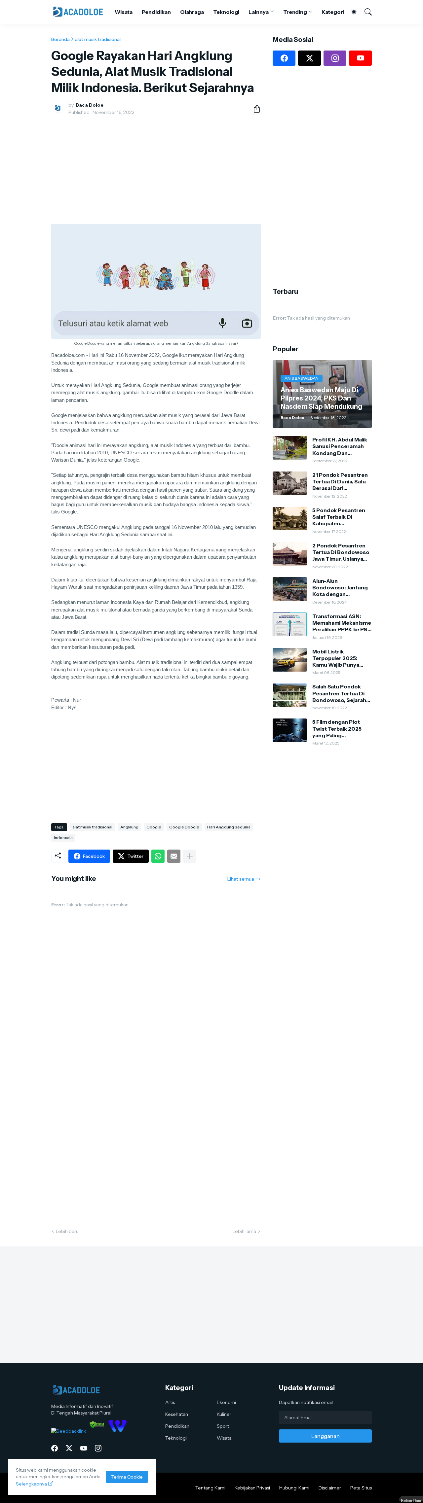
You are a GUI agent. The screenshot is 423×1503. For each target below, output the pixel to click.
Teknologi (226, 12)
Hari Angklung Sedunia (228, 826)
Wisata (124, 12)
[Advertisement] (156, 169)
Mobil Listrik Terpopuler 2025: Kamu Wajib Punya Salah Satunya (335, 658)
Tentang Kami (210, 1488)
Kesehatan (176, 1414)
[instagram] (335, 58)
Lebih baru (67, 1231)
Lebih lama (244, 1231)
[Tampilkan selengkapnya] (189, 856)
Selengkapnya (31, 1484)
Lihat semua (240, 879)
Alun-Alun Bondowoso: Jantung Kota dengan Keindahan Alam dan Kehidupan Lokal (340, 587)
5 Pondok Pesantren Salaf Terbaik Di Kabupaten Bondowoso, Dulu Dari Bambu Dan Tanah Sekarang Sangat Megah (341, 517)
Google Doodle (184, 826)
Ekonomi (226, 1402)
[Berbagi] (254, 108)
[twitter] (309, 58)
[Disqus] (156, 1125)
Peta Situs (361, 1488)
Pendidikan (156, 12)
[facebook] (284, 58)
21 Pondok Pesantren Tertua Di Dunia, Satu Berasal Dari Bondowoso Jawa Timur (339, 481)
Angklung (129, 826)
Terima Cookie (127, 1477)
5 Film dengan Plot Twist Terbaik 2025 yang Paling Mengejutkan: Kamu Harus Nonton (338, 728)
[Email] (173, 856)
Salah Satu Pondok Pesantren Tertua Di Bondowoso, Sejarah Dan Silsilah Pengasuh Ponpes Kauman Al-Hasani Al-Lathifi (340, 693)
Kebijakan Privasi (252, 1488)
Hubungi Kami (294, 1488)
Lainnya (258, 12)
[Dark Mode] (350, 11)
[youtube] (360, 58)
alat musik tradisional (98, 39)
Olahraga (192, 12)
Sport (223, 1426)
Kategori (333, 12)
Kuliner (224, 1414)
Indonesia (63, 837)
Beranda (60, 39)
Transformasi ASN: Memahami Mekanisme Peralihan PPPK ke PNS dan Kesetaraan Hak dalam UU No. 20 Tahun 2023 (341, 622)
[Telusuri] (365, 11)
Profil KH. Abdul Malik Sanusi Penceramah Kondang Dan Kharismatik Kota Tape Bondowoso (341, 446)
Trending (295, 12)
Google (153, 826)
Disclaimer (330, 1488)
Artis (170, 1402)
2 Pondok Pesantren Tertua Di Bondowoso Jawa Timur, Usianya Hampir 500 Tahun (340, 552)
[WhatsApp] (158, 856)
